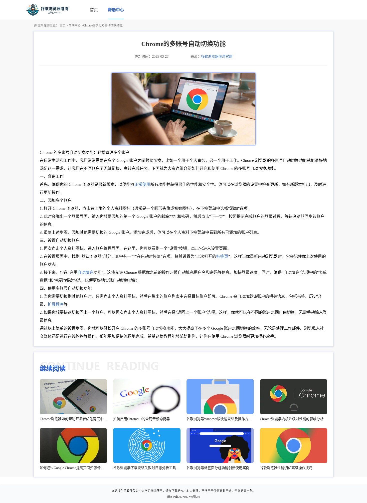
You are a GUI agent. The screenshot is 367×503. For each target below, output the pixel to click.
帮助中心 (116, 10)
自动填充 (85, 272)
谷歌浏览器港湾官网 (216, 56)
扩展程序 (56, 304)
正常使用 (142, 184)
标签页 (222, 256)
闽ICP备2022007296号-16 (183, 497)
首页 (94, 10)
